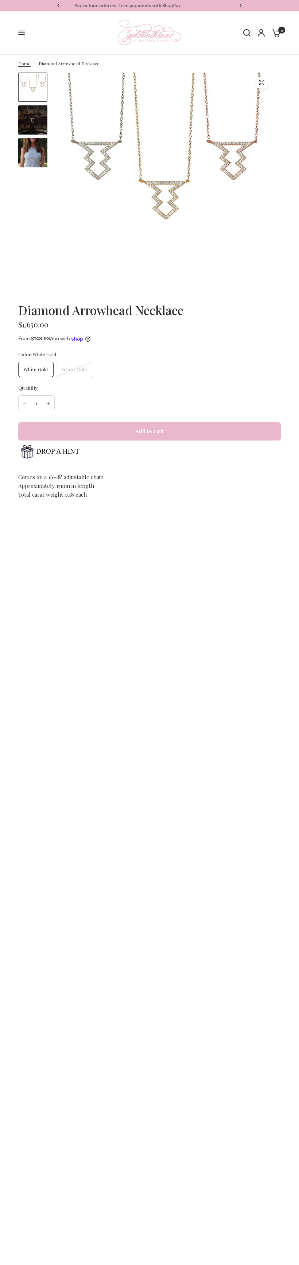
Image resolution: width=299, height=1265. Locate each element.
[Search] (247, 33)
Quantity (28, 388)
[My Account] (261, 33)
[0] (274, 33)
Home (24, 63)
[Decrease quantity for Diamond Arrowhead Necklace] (24, 403)
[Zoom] (261, 82)
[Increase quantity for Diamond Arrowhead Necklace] (48, 403)
